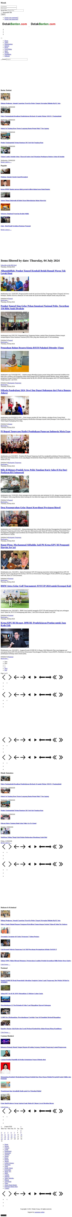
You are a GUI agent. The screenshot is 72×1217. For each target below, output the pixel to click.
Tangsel (10, 298)
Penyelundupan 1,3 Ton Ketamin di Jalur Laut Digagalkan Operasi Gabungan (26, 1005)
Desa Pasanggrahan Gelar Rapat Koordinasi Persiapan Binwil (31, 507)
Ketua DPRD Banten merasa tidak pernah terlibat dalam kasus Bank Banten (25, 189)
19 (8, 1137)
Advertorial (7, 1181)
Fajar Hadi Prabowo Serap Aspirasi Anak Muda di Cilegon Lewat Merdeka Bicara (27, 1103)
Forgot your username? (11, 17)
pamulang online (39, 1212)
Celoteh (6, 1175)
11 (5, 1135)
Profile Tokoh (8, 1168)
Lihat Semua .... (5, 964)
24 (2, 1139)
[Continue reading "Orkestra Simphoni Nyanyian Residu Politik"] (5, 210)
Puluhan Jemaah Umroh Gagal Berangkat (14, 177)
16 (21, 1135)
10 (2, 1135)
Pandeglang (7, 1151)
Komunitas (7, 1170)
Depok (6, 1156)
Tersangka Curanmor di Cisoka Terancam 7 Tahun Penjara (20, 936)
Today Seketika (9, 1178)
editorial (6, 1176)
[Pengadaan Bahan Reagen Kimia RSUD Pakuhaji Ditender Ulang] (15, 371)
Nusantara (7, 1164)
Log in (3, 14)
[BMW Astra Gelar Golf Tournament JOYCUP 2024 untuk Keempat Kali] (15, 607)
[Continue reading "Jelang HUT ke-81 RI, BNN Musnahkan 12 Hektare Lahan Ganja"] (5, 990)
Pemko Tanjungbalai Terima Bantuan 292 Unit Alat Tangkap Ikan (22, 142)
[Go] (1, 59)
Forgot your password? (11, 19)
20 (11, 1137)
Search (4, 59)
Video (6, 1183)
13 (11, 1135)
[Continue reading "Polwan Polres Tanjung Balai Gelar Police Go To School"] (5, 819)
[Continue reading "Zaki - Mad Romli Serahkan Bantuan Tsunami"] (5, 222)
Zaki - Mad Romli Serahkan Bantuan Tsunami (16, 226)
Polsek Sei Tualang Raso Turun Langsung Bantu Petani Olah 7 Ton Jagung (25, 128)
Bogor (6, 1158)
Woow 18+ (7, 1171)
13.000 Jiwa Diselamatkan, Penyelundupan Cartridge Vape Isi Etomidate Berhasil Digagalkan (31, 1017)
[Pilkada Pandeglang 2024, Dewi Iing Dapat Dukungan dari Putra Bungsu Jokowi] (15, 414)
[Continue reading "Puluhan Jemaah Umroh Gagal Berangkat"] (5, 173)
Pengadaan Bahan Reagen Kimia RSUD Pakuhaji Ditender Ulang (32, 347)
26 (8, 1139)
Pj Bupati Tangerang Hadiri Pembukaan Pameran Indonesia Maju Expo (35, 431)
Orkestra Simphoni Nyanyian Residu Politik (15, 213)
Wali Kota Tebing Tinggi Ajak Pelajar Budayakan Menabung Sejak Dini (24, 837)
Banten (6, 1159)
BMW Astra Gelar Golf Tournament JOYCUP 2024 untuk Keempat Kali (36, 586)
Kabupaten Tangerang (14, 383)
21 (15, 1137)
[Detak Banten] (29, 26)
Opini (6, 1166)
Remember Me (7, 12)
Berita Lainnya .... (6, 162)
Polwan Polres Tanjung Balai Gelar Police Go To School (18, 823)
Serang (10, 424)
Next (5, 668)
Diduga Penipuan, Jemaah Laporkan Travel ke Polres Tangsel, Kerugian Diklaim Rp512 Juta (30, 103)
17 (2, 1137)
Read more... (4, 300)
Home (6, 1144)
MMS (6, 1173)
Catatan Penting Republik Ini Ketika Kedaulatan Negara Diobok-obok (23, 1059)
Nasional (10, 578)
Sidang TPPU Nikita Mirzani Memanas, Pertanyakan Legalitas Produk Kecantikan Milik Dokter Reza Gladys (36, 961)
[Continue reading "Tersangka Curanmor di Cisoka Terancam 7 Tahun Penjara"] (5, 933)
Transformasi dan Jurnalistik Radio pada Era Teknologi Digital (21, 1091)
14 (15, 1135)
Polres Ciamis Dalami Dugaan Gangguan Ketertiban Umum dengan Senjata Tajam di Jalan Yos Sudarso (34, 924)
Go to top (3, 1215)
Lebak (6, 1149)
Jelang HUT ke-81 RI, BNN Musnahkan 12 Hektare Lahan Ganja (22, 993)
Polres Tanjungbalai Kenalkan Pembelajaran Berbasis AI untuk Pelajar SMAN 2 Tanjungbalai (31, 116)
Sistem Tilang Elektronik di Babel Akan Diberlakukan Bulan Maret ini (23, 200)
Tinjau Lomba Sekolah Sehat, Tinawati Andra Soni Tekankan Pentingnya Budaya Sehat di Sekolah (32, 156)
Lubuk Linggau (9, 1163)
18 (5, 1137)
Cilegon (6, 1148)
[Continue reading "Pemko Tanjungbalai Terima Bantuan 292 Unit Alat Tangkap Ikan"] (5, 139)
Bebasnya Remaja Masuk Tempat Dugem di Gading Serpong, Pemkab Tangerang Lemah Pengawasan (33, 1047)
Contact (6, 1188)
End (5, 670)
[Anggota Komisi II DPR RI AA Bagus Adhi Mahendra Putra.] (15, 647)
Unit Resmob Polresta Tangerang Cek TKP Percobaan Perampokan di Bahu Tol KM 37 (29, 949)
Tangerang (7, 1153)
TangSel (6, 1154)
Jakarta (6, 1161)
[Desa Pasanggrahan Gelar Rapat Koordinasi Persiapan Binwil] (15, 526)
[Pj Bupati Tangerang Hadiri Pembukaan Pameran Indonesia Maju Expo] (15, 453)
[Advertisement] (36, 74)
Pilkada (6, 1180)
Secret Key (4, 10)
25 (5, 1139)
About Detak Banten (10, 1185)
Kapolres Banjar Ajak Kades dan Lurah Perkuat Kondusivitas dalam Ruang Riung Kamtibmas (31, 1028)
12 (8, 1135)
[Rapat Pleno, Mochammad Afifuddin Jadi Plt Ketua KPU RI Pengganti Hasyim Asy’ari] (15, 569)
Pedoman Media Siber (11, 1186)
